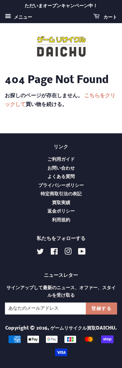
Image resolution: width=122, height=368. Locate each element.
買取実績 (61, 202)
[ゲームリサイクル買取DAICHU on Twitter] (40, 253)
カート (109, 17)
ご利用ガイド (61, 159)
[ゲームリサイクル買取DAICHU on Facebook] (54, 253)
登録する (101, 308)
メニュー (22, 17)
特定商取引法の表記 (61, 194)
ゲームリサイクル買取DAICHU (82, 328)
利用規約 (61, 220)
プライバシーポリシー (61, 185)
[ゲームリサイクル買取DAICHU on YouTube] (82, 253)
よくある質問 (61, 176)
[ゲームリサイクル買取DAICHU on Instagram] (68, 253)
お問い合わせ (61, 168)
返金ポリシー (61, 211)
